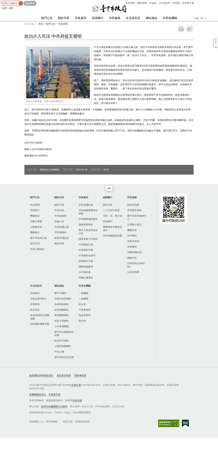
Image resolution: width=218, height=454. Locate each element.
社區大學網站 (61, 320)
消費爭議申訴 (134, 252)
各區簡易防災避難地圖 (39, 317)
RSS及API (164, 3)
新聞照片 (35, 210)
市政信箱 (77, 400)
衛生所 (82, 320)
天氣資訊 (35, 293)
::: (1, 1)
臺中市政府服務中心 (136, 217)
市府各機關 (170, 18)
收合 (109, 188)
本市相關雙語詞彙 (112, 235)
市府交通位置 (61, 227)
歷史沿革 (108, 204)
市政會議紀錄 (86, 204)
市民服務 (114, 18)
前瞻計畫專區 (86, 277)
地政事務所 (85, 315)
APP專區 (132, 235)
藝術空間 (59, 243)
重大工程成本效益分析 (88, 232)
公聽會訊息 (36, 227)
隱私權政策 (80, 375)
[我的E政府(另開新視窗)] (185, 423)
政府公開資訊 (37, 249)
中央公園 (59, 351)
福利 (4, 8)
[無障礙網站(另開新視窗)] (168, 423)
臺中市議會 (60, 293)
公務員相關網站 (62, 346)
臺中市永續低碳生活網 (64, 333)
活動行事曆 (36, 221)
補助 (11, 8)
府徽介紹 (59, 221)
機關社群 (132, 230)
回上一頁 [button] (189, 28)
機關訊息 (35, 215)
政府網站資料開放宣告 (41, 375)
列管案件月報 (86, 261)
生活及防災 (133, 18)
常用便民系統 (134, 210)
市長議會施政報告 (88, 219)
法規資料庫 (133, 272)
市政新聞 (63, 23)
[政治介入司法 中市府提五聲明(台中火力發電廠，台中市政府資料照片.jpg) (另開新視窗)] (58, 72)
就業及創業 (133, 241)
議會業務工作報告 (88, 239)
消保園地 (132, 246)
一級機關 (83, 293)
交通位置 (76, 385)
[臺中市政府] (109, 8)
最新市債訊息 (61, 238)
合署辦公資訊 (134, 224)
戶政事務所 (85, 309)
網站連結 (151, 18)
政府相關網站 (61, 309)
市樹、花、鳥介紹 (112, 215)
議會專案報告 (86, 224)
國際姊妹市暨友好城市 (112, 228)
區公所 (82, 304)
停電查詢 (35, 304)
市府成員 (59, 210)
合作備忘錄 (85, 272)
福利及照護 (133, 204)
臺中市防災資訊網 (64, 357)
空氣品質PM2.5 (38, 298)
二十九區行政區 (111, 210)
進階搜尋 (30, 3)
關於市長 (59, 204)
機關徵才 (35, 232)
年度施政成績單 (87, 255)
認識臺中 (97, 18)
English (153, 3)
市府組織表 (60, 215)
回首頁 (176, 3)
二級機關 (83, 298)
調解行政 (132, 257)
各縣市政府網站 (62, 298)
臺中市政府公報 (38, 238)
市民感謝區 (60, 232)
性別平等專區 (61, 340)
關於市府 (63, 18)
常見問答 (130, 3)
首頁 (40, 23)
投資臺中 (108, 221)
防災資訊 (35, 309)
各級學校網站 (61, 304)
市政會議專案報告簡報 (88, 212)
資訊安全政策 (64, 375)
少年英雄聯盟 (61, 326)
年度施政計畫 (86, 250)
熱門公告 (47, 18)
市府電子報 (188, 3)
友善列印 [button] (181, 28)
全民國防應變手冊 (39, 324)
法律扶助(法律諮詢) (136, 265)
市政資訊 (80, 18)
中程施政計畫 (86, 244)
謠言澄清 (35, 243)
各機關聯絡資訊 (37, 394)
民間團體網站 (61, 315)
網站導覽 (142, 3)
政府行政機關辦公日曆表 (54, 406)
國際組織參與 (86, 266)
